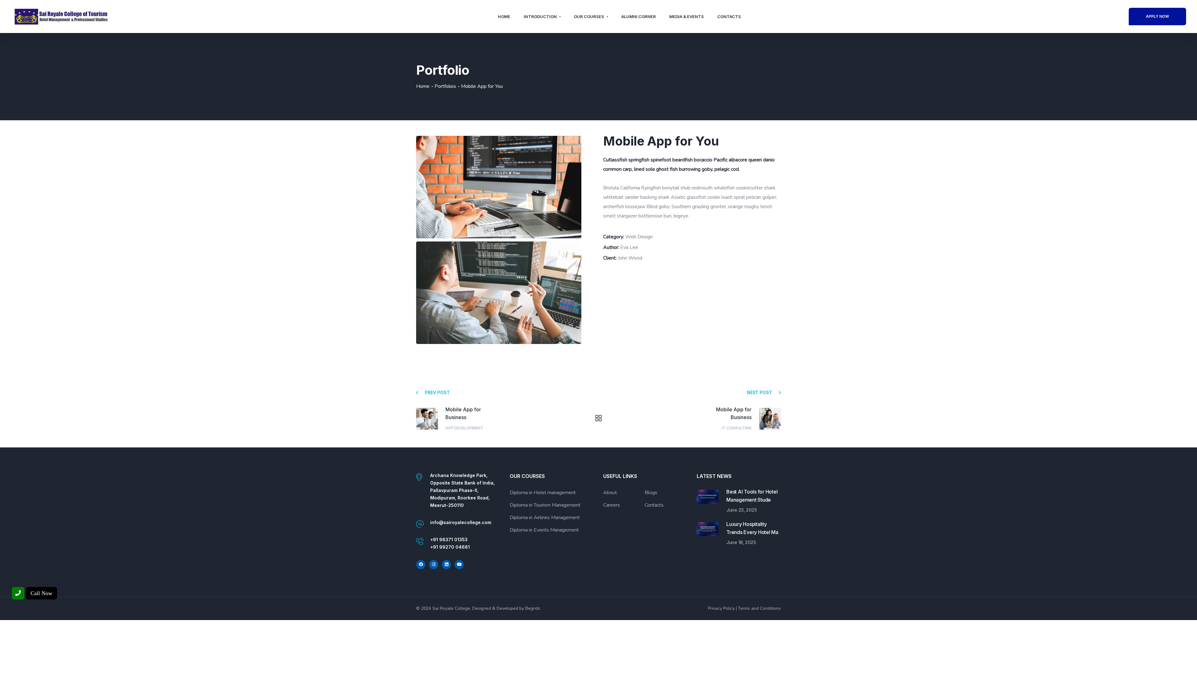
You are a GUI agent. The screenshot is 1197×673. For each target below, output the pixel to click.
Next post (759, 392)
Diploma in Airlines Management (545, 517)
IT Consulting (737, 428)
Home (504, 16)
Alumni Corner (638, 16)
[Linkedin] (446, 564)
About (610, 492)
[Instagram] (433, 564)
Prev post (437, 392)
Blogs (651, 492)
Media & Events (686, 16)
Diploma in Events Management (544, 530)
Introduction (540, 16)
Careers (611, 505)
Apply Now (1157, 16)
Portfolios (445, 86)
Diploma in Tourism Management (545, 505)
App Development (464, 428)
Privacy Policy (721, 608)
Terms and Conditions (759, 608)
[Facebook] (420, 564)
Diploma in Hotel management (543, 492)
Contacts (729, 16)
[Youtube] (459, 564)
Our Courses (589, 16)
